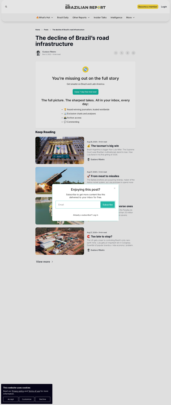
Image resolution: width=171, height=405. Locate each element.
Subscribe (108, 204)
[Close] (115, 188)
